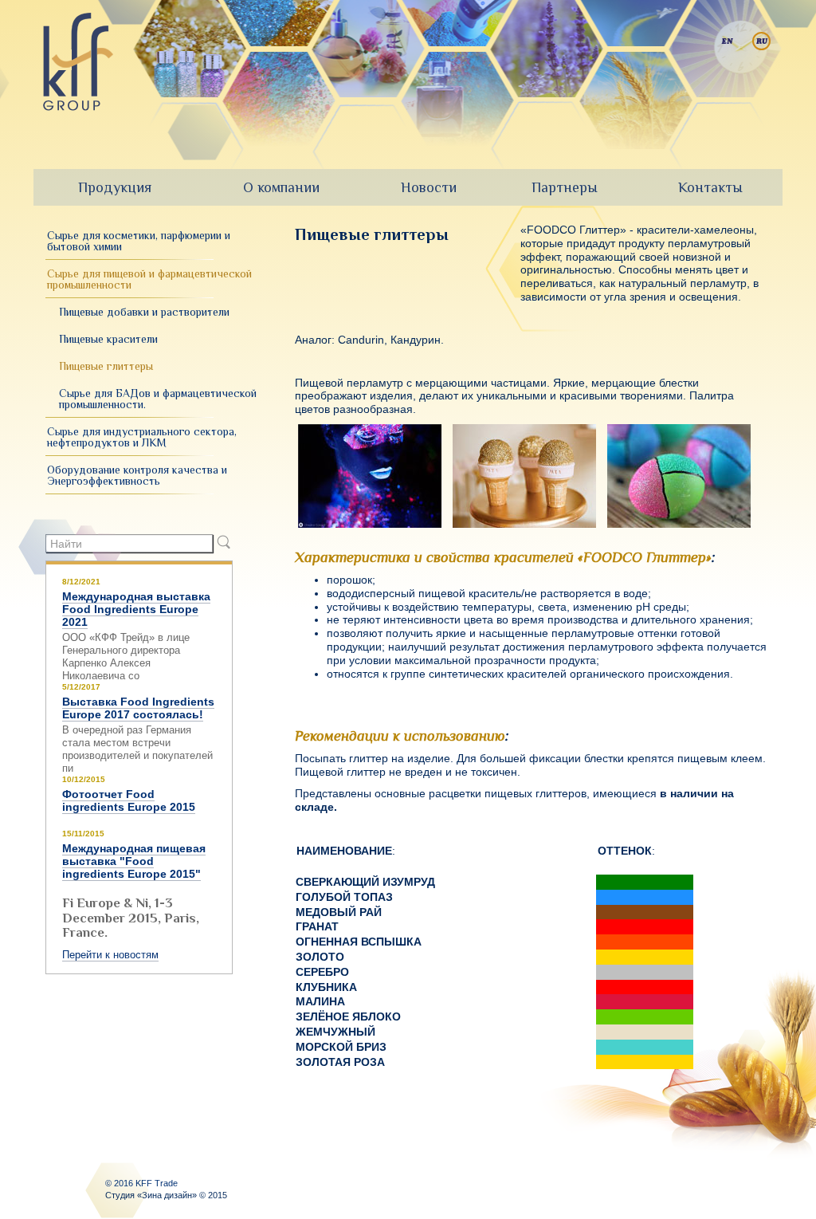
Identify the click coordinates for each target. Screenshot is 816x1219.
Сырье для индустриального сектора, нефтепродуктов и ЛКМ (142, 437)
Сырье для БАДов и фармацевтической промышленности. (158, 399)
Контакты (710, 187)
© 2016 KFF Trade (141, 1183)
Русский (761, 41)
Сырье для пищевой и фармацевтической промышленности (149, 279)
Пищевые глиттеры (106, 366)
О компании (281, 187)
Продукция (114, 187)
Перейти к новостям (110, 955)
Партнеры (565, 187)
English (727, 41)
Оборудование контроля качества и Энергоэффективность (137, 475)
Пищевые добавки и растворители (144, 311)
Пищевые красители (108, 338)
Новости (429, 187)
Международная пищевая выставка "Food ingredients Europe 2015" (134, 861)
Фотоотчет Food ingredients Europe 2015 (128, 800)
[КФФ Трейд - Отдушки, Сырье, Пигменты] (77, 62)
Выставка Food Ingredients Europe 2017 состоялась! (138, 708)
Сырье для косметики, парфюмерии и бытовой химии (138, 241)
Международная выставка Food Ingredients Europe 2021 (136, 609)
